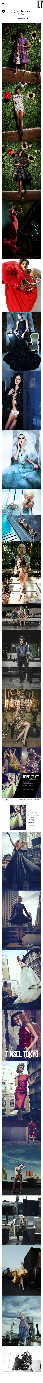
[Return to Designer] (3, 11)
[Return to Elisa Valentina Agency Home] (40, 5)
